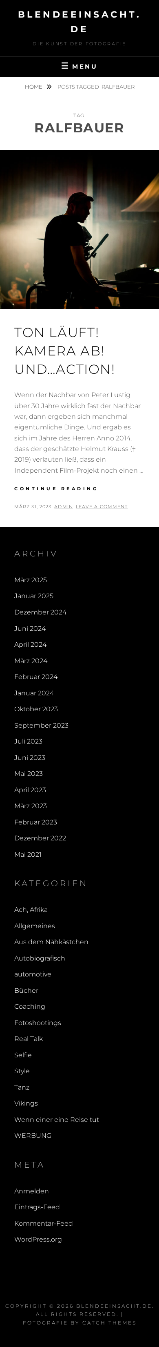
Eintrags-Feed (37, 1207)
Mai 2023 (28, 773)
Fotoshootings (37, 1023)
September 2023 (41, 725)
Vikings (26, 1103)
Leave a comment (102, 506)
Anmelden (31, 1191)
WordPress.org (38, 1239)
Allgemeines (34, 926)
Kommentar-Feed (43, 1223)
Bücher (26, 990)
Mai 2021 (28, 854)
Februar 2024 (35, 677)
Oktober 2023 (36, 709)
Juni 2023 (29, 758)
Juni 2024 (30, 628)
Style (22, 1071)
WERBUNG (32, 1135)
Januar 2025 (33, 596)
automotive (32, 974)
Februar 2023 (35, 822)
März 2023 (30, 806)
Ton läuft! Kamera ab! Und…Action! (64, 350)
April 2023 (30, 790)
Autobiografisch (39, 958)
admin (63, 506)
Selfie (23, 1055)
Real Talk (28, 1039)
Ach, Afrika (31, 910)
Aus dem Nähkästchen (51, 942)
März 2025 (30, 580)
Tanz (21, 1087)
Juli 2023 (28, 741)
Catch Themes (109, 1323)
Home (34, 86)
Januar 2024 (34, 693)
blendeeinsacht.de (114, 1306)
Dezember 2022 (40, 838)
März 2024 (30, 661)
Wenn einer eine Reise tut (56, 1120)
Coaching (29, 1006)
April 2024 (30, 644)
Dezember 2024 (40, 612)
